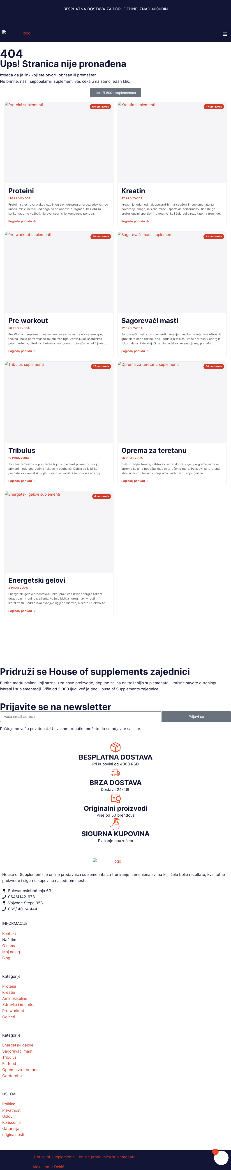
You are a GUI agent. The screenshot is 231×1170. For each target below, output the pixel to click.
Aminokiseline (14, 998)
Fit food (9, 1063)
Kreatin (8, 992)
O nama (9, 945)
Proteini (9, 986)
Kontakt (9, 933)
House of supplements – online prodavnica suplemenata (85, 1157)
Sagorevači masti (17, 1051)
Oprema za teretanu (20, 1069)
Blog (6, 958)
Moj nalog (11, 952)
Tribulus (9, 1057)
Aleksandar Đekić (48, 1167)
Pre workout (13, 1010)
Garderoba (12, 1076)
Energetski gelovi (17, 1045)
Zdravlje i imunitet (18, 1004)
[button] (225, 34)
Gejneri (8, 1017)
